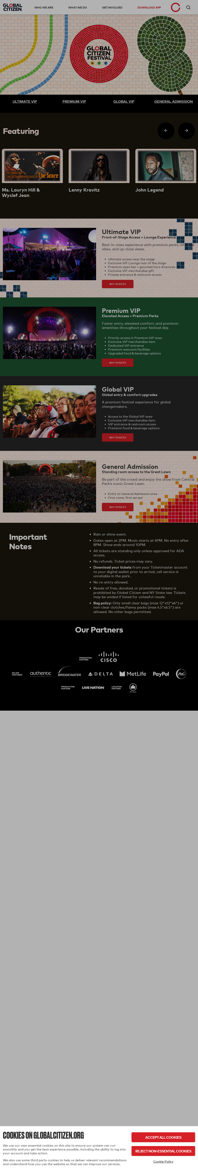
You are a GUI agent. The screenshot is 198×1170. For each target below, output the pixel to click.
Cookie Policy (163, 1161)
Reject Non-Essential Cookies (163, 1151)
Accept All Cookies (163, 1137)
